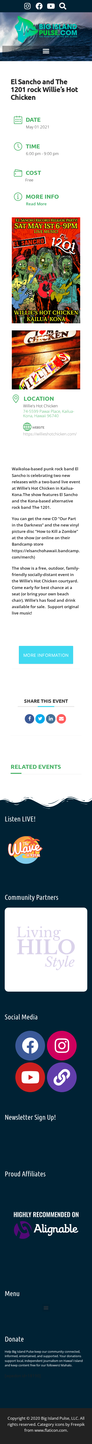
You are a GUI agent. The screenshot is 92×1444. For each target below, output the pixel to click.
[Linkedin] (50, 719)
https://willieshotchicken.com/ (50, 434)
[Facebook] (39, 6)
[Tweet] (40, 719)
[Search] (62, 6)
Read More (36, 203)
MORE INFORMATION (46, 655)
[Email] (61, 719)
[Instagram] (27, 6)
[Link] (62, 1077)
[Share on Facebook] (29, 719)
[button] (46, 51)
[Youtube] (50, 6)
